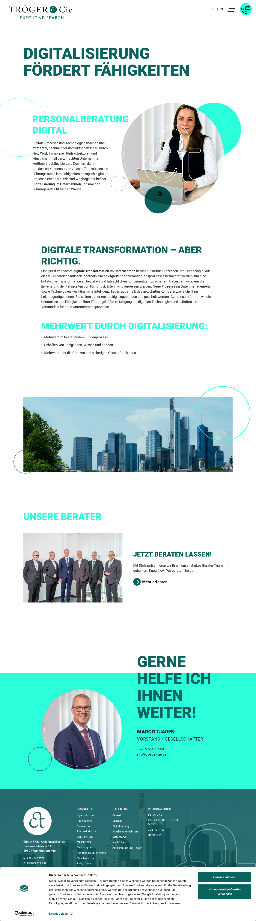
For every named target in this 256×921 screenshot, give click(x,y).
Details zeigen (58, 913)
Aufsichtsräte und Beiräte (127, 847)
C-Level (116, 815)
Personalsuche (159, 809)
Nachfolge (118, 842)
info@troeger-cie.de (151, 754)
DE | (215, 9)
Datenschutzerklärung (144, 903)
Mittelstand (119, 836)
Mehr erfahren (155, 582)
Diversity (117, 820)
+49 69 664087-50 (150, 749)
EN (221, 9)
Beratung (155, 814)
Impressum (173, 903)
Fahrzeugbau (84, 847)
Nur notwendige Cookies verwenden (225, 891)
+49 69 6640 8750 (34, 858)
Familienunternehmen (125, 831)
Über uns (154, 835)
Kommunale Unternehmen (92, 852)
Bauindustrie (84, 820)
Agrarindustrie (85, 815)
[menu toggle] (231, 9)
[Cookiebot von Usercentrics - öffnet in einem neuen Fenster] (24, 913)
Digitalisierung (120, 826)
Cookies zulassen (224, 877)
